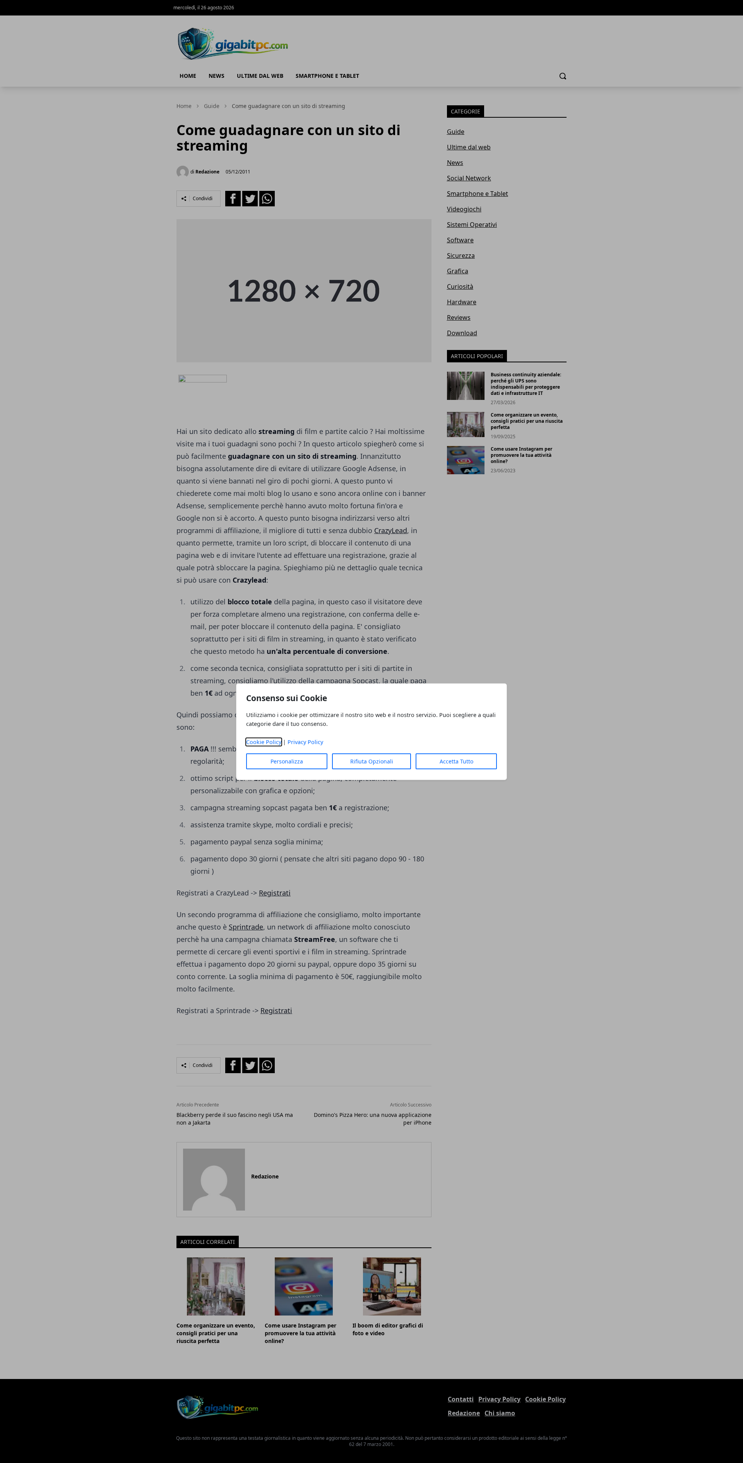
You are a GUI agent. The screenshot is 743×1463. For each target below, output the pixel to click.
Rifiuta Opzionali (371, 761)
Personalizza (286, 761)
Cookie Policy (263, 742)
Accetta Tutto (456, 761)
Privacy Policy (305, 742)
